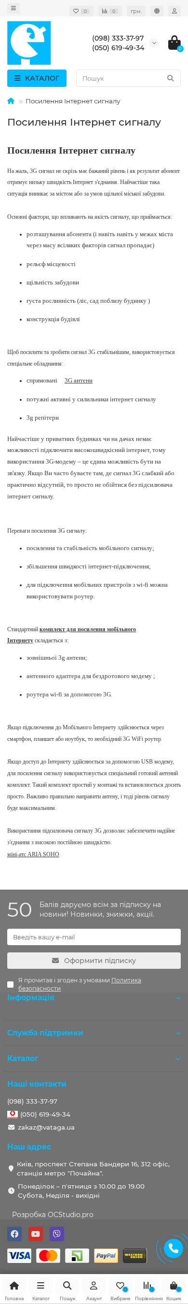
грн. (136, 11)
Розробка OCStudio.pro (53, 1214)
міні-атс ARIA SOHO (33, 854)
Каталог (23, 1058)
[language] (156, 11)
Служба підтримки (45, 1032)
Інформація (30, 997)
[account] (174, 11)
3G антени (79, 380)
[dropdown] (13, 8)
